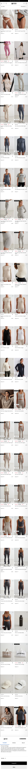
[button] (10, 58)
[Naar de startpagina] (14, 3)
